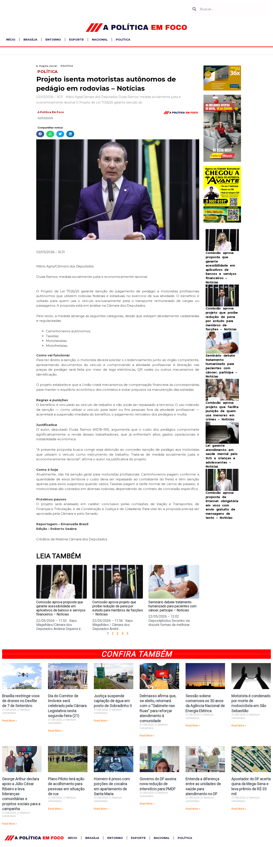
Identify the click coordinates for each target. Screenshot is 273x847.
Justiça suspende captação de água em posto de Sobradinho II (113, 701)
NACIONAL (100, 39)
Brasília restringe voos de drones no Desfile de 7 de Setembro (21, 701)
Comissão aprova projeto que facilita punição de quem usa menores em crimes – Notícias (222, 411)
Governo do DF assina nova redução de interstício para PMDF (158, 784)
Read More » (9, 720)
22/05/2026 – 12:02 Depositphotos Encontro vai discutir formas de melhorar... (169, 620)
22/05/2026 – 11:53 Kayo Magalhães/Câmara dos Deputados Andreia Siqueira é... (59, 625)
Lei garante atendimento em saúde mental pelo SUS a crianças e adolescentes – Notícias (222, 456)
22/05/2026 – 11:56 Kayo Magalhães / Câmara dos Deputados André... (112, 625)
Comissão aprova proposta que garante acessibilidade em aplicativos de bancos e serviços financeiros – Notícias (61, 608)
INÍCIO (10, 39)
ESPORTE (76, 39)
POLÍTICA (123, 39)
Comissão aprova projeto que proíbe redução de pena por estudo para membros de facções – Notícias (117, 608)
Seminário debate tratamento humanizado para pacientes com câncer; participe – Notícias (172, 606)
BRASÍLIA (30, 39)
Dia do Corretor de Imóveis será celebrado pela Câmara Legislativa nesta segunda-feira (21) (67, 706)
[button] (40, 134)
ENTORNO (53, 39)
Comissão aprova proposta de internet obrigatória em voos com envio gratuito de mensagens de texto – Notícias (222, 505)
